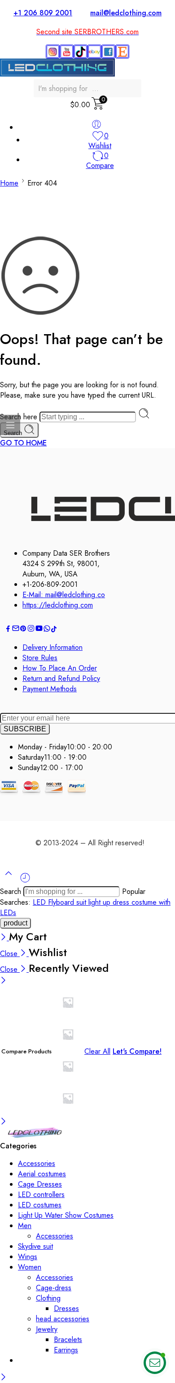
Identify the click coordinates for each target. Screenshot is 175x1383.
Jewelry (46, 1329)
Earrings (66, 1350)
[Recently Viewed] (25, 881)
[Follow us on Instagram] (31, 630)
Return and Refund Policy (61, 678)
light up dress (109, 902)
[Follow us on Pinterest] (23, 630)
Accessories (36, 1163)
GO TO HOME (23, 443)
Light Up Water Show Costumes (66, 1215)
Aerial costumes (42, 1174)
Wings (27, 1257)
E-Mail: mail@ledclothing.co (63, 594)
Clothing (48, 1298)
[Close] (4, 938)
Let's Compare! (137, 1051)
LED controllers (41, 1194)
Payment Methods (49, 689)
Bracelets (68, 1339)
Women (29, 1267)
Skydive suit (35, 1246)
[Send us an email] (16, 630)
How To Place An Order (59, 668)
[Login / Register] (96, 124)
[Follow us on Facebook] (8, 630)
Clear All (97, 1051)
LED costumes (39, 1205)
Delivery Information (52, 647)
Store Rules (39, 658)
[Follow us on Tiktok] (54, 630)
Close (10, 953)
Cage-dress (53, 1288)
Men (24, 1225)
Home (9, 183)
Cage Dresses (40, 1184)
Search (11, 891)
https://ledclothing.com (57, 605)
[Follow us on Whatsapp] (47, 630)
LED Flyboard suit (60, 902)
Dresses (66, 1308)
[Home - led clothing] (34, 1135)
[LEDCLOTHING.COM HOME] (57, 74)
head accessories (62, 1319)
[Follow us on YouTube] (39, 630)
